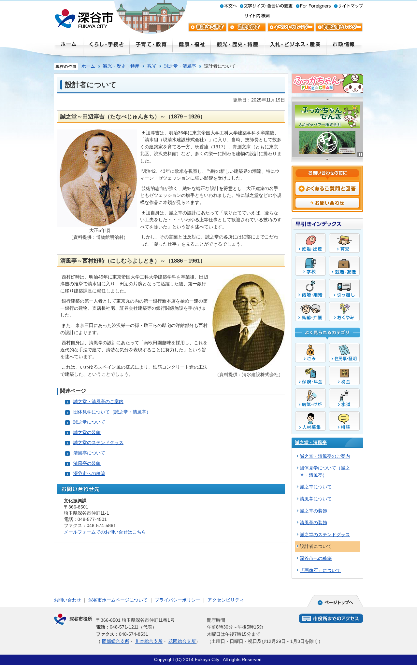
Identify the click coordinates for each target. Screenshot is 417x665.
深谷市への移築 (89, 473)
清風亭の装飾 (87, 463)
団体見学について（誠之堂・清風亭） (112, 411)
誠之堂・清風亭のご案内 (98, 401)
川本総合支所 (149, 641)
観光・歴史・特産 (121, 66)
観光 (151, 66)
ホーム (88, 66)
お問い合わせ (67, 600)
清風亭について (89, 452)
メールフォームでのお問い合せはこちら (105, 532)
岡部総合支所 (115, 641)
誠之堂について (89, 422)
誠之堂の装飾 (87, 432)
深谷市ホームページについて (118, 600)
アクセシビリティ (226, 600)
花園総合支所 (182, 641)
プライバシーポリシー (177, 600)
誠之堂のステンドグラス (98, 442)
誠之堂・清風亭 (180, 66)
